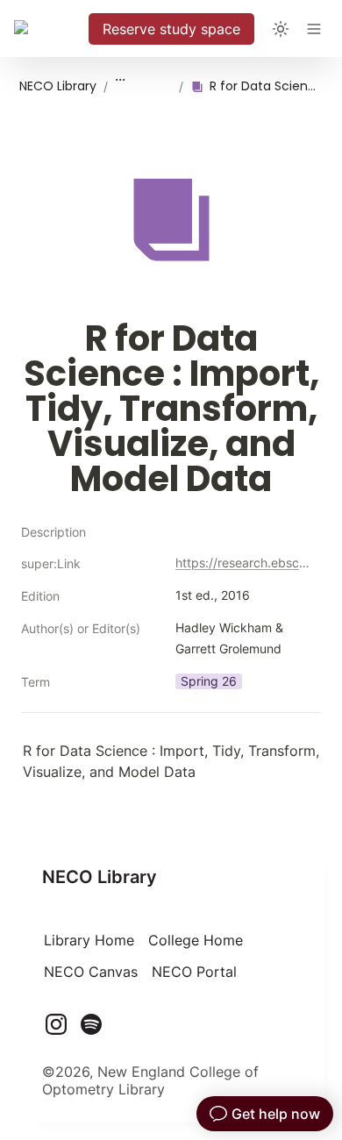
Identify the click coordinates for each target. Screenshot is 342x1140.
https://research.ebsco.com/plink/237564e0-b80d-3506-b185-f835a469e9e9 (244, 562)
